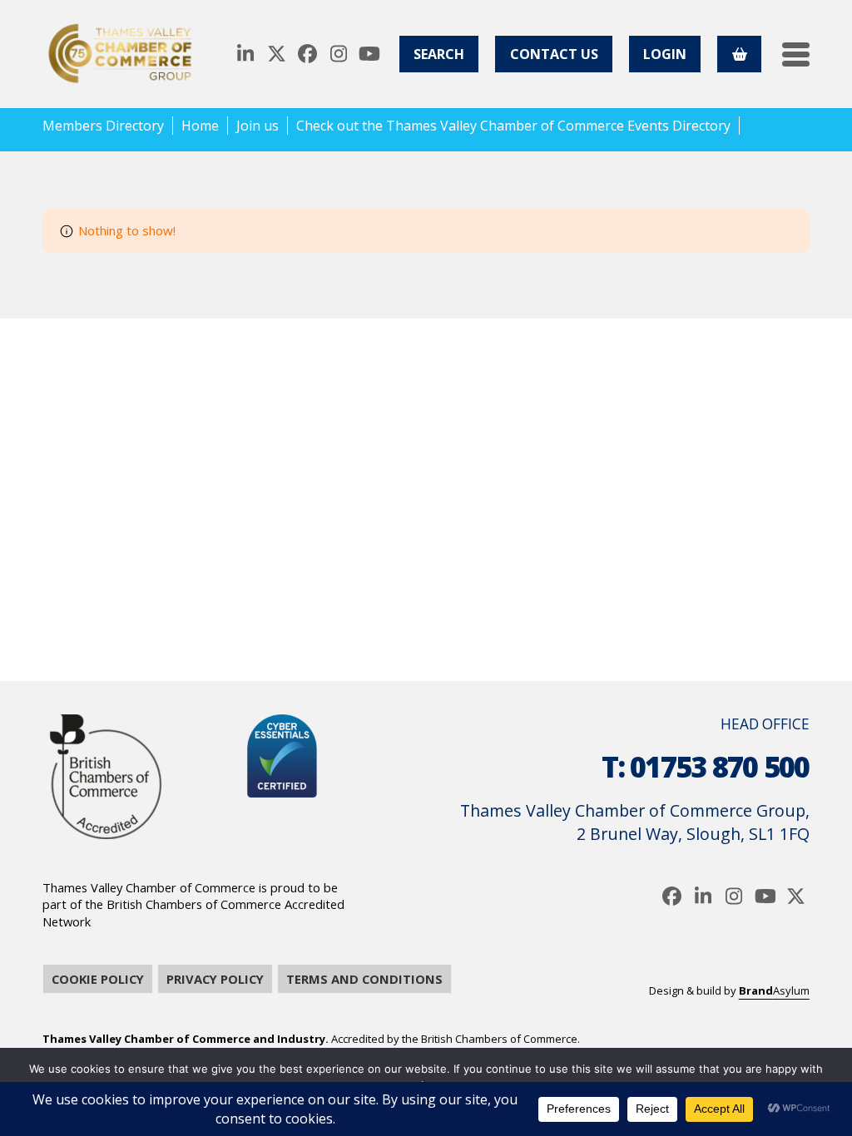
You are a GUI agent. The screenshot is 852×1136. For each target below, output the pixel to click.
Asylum (774, 990)
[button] (796, 54)
